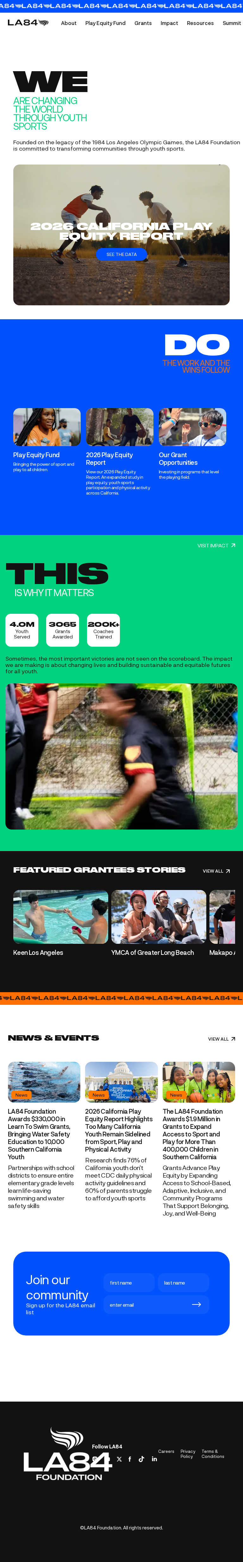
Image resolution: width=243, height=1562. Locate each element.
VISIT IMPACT (213, 545)
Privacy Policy (188, 1454)
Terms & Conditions (213, 1454)
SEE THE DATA (122, 254)
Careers (166, 1451)
